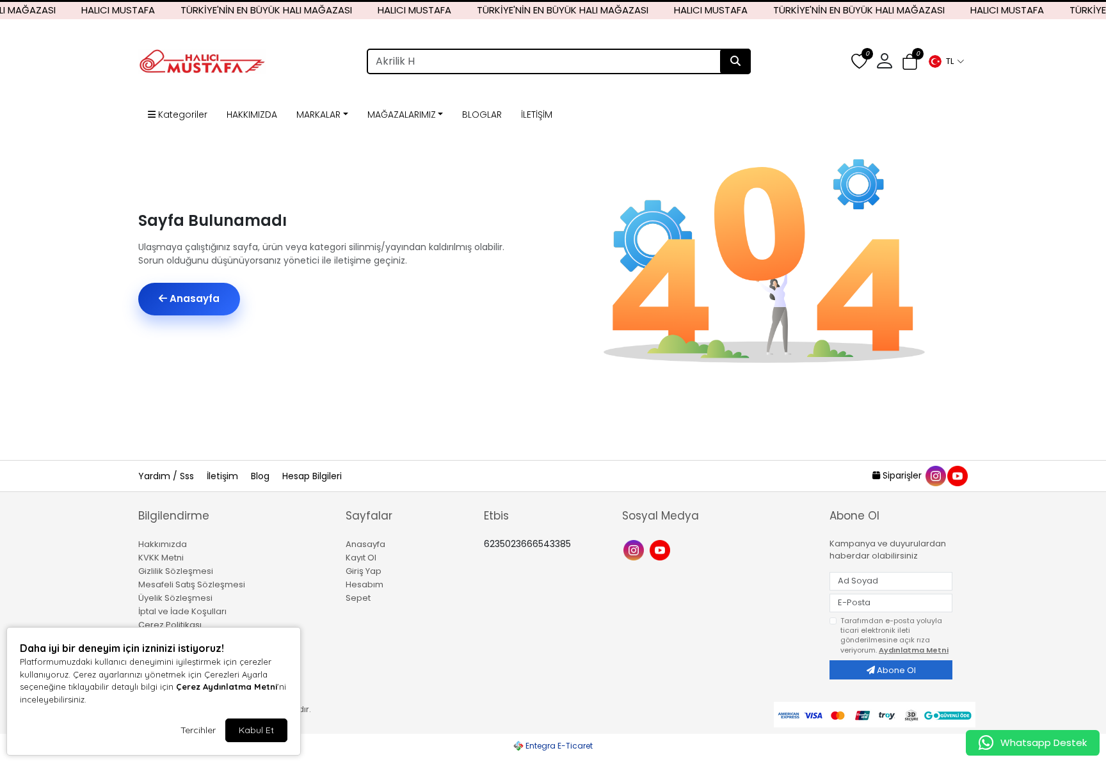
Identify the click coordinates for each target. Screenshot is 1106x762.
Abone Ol (895, 670)
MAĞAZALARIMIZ (401, 114)
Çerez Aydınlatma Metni (226, 686)
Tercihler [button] (198, 730)
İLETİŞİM (536, 114)
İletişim (224, 476)
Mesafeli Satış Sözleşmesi (191, 584)
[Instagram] (635, 549)
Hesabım (364, 584)
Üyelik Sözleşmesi (175, 598)
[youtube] (957, 475)
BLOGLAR (482, 114)
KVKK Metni (161, 558)
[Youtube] (661, 549)
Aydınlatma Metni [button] (914, 650)
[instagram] (935, 475)
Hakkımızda (162, 544)
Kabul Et (256, 730)
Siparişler (902, 475)
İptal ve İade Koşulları (182, 611)
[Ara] (735, 61)
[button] (946, 61)
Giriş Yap (363, 571)
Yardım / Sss (167, 476)
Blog (261, 476)
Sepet (358, 598)
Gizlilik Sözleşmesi (175, 571)
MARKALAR (318, 114)
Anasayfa (193, 298)
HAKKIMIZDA (252, 114)
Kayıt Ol (361, 558)
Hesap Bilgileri (312, 476)
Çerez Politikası (170, 625)
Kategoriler (181, 114)
